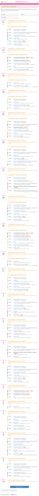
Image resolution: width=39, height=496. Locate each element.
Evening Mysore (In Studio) (18, 305)
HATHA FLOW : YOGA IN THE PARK (19, 289)
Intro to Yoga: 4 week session (18, 425)
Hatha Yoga (15, 133)
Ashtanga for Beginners (17, 41)
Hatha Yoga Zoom (16, 136)
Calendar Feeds (14, 490)
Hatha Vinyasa (16, 422)
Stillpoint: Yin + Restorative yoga (19, 164)
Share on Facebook (5, 490)
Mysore (14, 66)
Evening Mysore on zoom (17, 308)
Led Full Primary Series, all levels (19, 35)
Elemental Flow (16, 82)
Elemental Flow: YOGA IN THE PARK (19, 63)
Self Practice (15, 102)
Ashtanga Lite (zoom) (17, 158)
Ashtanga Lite (15, 155)
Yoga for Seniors (16, 38)
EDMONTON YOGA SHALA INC (22, 1)
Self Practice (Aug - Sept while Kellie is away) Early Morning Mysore (25, 32)
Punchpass (15, 494)
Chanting (15, 247)
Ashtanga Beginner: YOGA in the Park (20, 283)
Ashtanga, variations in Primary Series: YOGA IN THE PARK (23, 161)
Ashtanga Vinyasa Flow (17, 330)
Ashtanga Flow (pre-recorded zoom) (19, 29)
